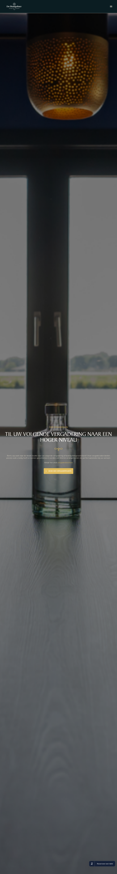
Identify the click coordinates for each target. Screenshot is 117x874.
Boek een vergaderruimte (60, 471)
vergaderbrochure (65, 462)
